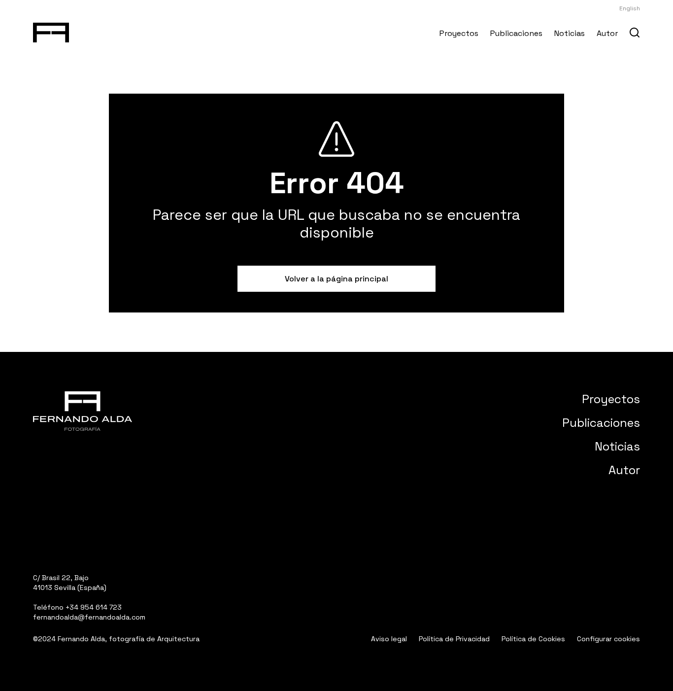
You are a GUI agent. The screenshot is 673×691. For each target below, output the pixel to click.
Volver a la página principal (336, 279)
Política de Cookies (533, 638)
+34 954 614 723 (94, 607)
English (629, 8)
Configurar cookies (608, 638)
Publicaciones (516, 33)
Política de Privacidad (454, 638)
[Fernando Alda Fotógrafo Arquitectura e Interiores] (51, 30)
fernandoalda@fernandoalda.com (89, 617)
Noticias (569, 33)
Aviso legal (389, 638)
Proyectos (458, 33)
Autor (607, 33)
